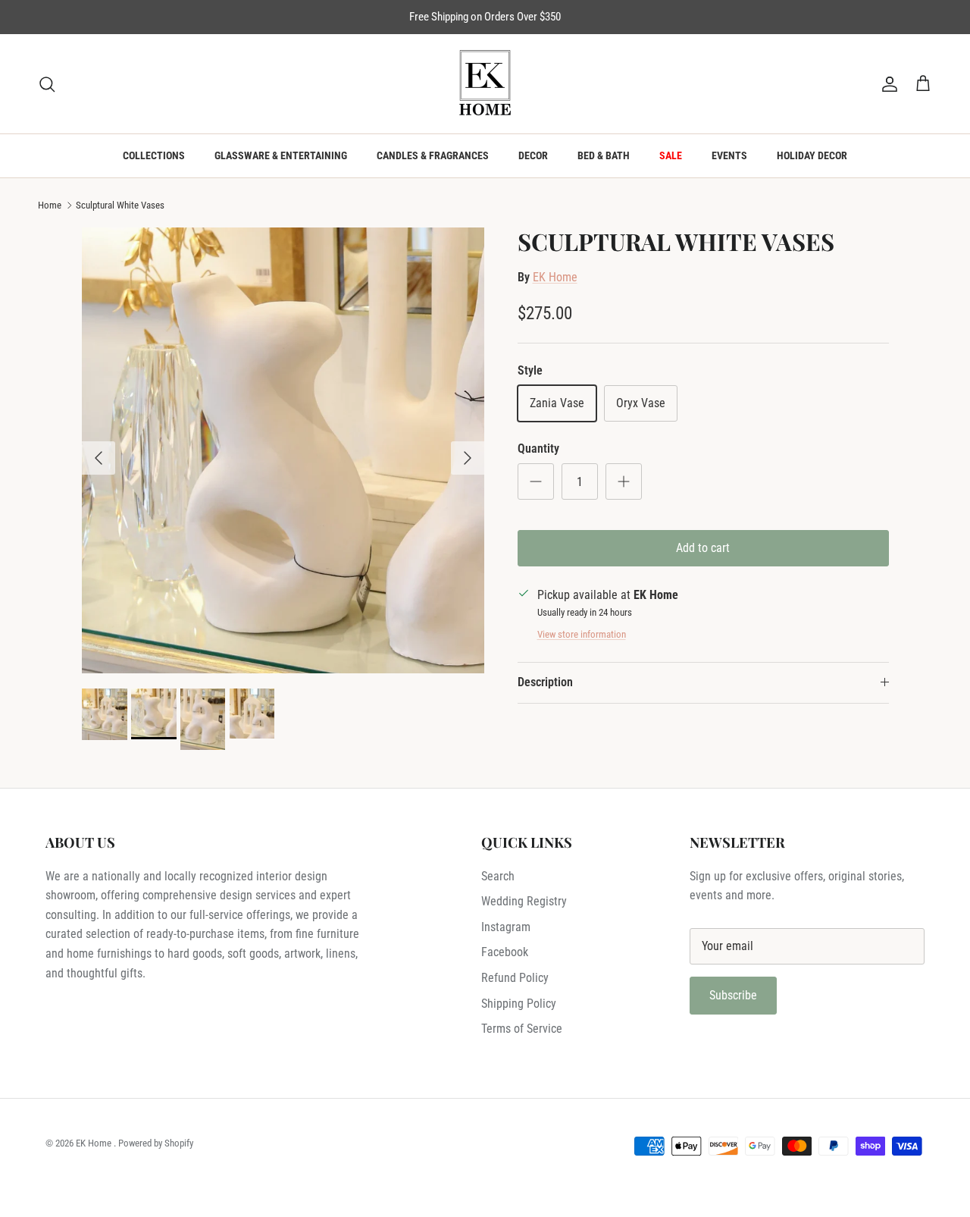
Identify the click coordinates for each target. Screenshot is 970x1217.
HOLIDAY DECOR (812, 155)
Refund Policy (515, 978)
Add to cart (703, 548)
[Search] (47, 84)
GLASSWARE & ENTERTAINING (280, 155)
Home (49, 205)
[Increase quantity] (623, 481)
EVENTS (729, 155)
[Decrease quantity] (536, 481)
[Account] (887, 84)
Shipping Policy (518, 1003)
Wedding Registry (524, 901)
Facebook (504, 952)
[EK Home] (485, 83)
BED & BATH (603, 155)
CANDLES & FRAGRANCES (433, 155)
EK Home (555, 277)
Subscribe (733, 995)
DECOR (533, 155)
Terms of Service (521, 1028)
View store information (581, 634)
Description (545, 682)
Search (498, 876)
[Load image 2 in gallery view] (283, 450)
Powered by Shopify (155, 1143)
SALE (670, 155)
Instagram (505, 927)
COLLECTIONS (154, 155)
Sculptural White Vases (120, 205)
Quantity (538, 448)
